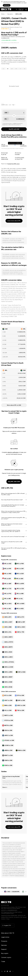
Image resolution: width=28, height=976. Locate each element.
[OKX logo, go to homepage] (6, 9)
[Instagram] (7, 971)
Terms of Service (19, 875)
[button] (16, 9)
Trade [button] (3, 961)
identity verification (13, 452)
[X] (2, 971)
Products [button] (4, 941)
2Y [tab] (24, 68)
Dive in (4, 787)
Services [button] (4, 945)
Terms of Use (12, 872)
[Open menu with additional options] (26, 9)
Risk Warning (21, 872)
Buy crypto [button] (4, 953)
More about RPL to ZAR (14, 405)
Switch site (6, 5)
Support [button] (4, 949)
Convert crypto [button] (6, 957)
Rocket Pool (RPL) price (13, 163)
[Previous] (2, 892)
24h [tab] (7, 68)
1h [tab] (3, 68)
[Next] (26, 892)
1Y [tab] (20, 68)
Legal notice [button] (5, 937)
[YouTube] (10, 971)
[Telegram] (4, 971)
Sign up (21, 9)
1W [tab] (12, 68)
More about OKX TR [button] (7, 933)
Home (3, 14)
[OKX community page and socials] (13, 971)
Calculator (10, 14)
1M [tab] (16, 68)
